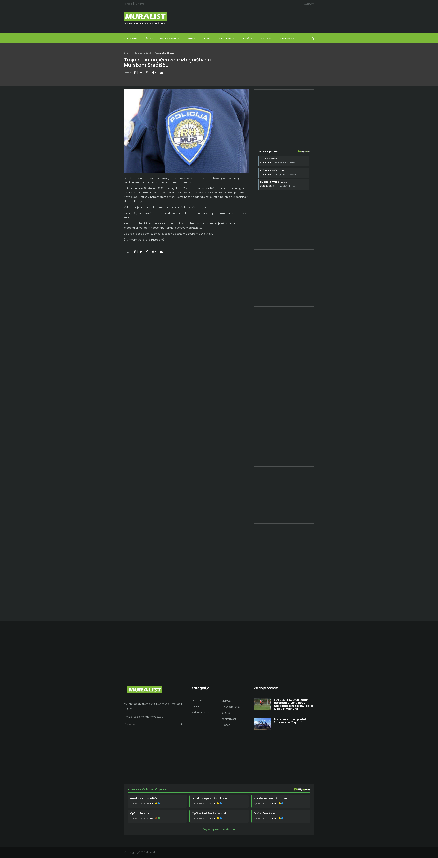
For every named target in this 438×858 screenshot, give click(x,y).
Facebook (308, 3)
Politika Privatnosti (202, 712)
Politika (192, 38)
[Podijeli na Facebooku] (135, 72)
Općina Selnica (139, 813)
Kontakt (128, 3)
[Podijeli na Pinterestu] (147, 72)
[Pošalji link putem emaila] (161, 72)
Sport (208, 38)
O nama (140, 3)
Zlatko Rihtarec (167, 52)
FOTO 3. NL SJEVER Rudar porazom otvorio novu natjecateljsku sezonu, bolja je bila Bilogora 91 (293, 704)
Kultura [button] (266, 38)
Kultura (226, 713)
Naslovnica (131, 38)
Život (149, 38)
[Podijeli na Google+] (154, 72)
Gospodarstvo (170, 38)
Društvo (249, 38)
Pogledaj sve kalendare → (219, 829)
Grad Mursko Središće (143, 798)
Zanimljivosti (288, 38)
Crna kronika (227, 38)
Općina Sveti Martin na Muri (209, 813)
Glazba (226, 725)
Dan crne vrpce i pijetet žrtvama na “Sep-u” (290, 720)
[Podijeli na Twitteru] (141, 72)
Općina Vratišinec (265, 813)
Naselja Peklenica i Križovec (271, 798)
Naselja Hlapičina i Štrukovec (210, 798)
